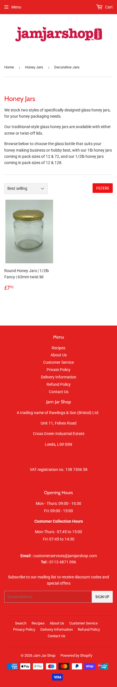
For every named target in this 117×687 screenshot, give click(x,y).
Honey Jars (34, 67)
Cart (108, 7)
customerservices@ (44, 556)
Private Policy (58, 369)
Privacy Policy (24, 629)
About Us (59, 355)
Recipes (58, 348)
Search (20, 623)
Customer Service (58, 362)
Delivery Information (58, 377)
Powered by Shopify (76, 655)
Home (9, 67)
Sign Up (102, 597)
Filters (102, 188)
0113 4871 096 (58, 562)
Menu (16, 7)
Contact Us (58, 391)
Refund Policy (59, 384)
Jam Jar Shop (44, 655)
